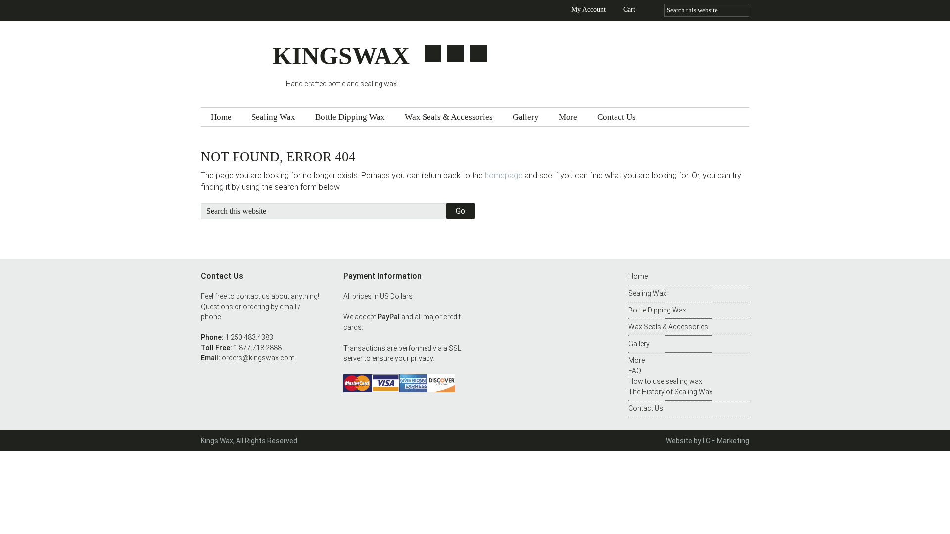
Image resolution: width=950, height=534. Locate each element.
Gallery (639, 344)
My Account (588, 9)
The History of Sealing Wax (670, 392)
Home (638, 276)
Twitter (433, 53)
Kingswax (237, 60)
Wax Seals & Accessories (668, 327)
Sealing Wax (647, 293)
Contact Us (645, 408)
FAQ (634, 371)
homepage (503, 175)
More (636, 360)
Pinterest (478, 53)
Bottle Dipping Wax (657, 310)
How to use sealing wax (665, 381)
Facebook (455, 53)
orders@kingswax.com (258, 358)
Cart (629, 9)
